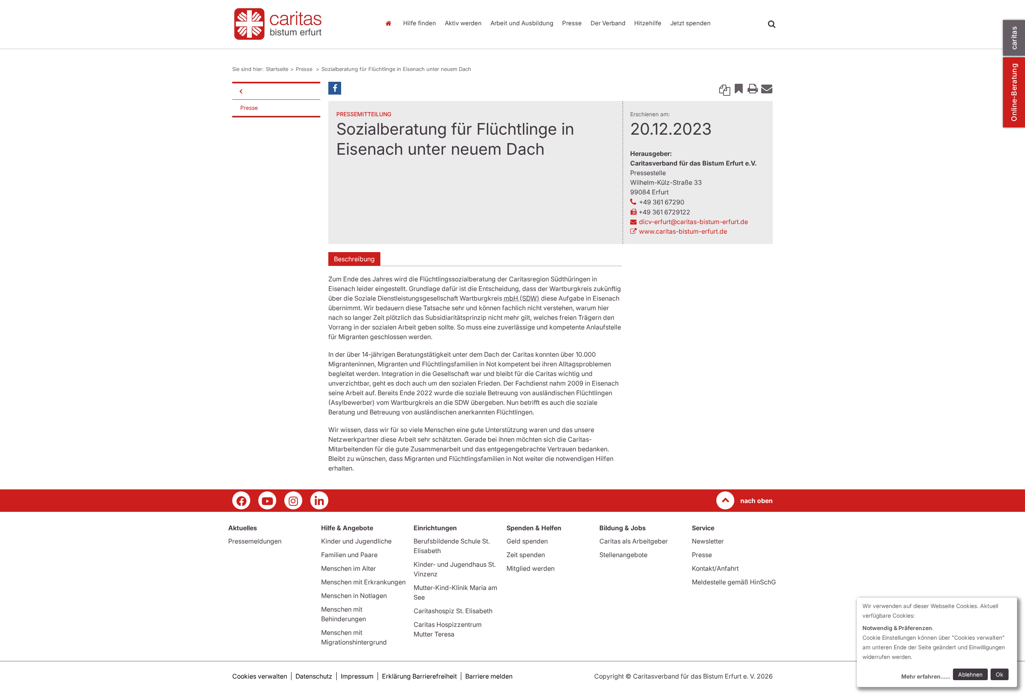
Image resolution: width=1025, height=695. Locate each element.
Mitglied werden (530, 568)
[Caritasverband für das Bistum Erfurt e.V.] (300, 24)
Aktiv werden (463, 23)
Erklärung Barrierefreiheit (419, 676)
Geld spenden (527, 541)
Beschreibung (354, 259)
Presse (572, 23)
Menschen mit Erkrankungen (363, 582)
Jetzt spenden (690, 23)
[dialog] (937, 642)
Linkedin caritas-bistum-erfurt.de (319, 500)
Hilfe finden (419, 23)
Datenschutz (313, 676)
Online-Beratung (1014, 92)
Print (753, 88)
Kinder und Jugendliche (356, 541)
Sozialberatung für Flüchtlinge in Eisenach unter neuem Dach (396, 69)
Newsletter (708, 541)
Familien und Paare (349, 555)
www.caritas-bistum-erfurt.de (683, 231)
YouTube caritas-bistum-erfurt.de (267, 500)
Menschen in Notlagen (354, 596)
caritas (1014, 38)
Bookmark (739, 88)
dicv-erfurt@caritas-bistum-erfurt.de (693, 222)
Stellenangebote (623, 555)
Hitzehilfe (647, 23)
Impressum (357, 676)
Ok (999, 674)
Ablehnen (970, 674)
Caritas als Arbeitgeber (633, 541)
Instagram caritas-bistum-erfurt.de (293, 500)
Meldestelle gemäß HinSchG (734, 582)
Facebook (334, 88)
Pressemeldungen (254, 541)
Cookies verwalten (259, 676)
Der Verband (608, 23)
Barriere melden (488, 676)
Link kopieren (725, 88)
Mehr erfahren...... (925, 676)
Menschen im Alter (348, 568)
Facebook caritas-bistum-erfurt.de (241, 500)
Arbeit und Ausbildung (521, 23)
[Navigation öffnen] (240, 91)
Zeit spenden (525, 555)
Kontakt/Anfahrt (715, 568)
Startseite (390, 23)
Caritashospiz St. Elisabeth (453, 611)
